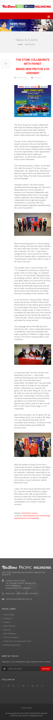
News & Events (9, 626)
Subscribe (46, 669)
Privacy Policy (26, 708)
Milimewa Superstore (12, 645)
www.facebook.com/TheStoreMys (36, 515)
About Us (7, 630)
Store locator (9, 614)
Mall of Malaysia (10, 633)
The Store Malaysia (11, 637)
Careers (7, 622)
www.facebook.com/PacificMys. (27, 518)
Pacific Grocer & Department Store (17, 641)
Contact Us (8, 618)
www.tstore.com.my (29, 513)
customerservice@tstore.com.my (19, 599)
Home (20, 44)
